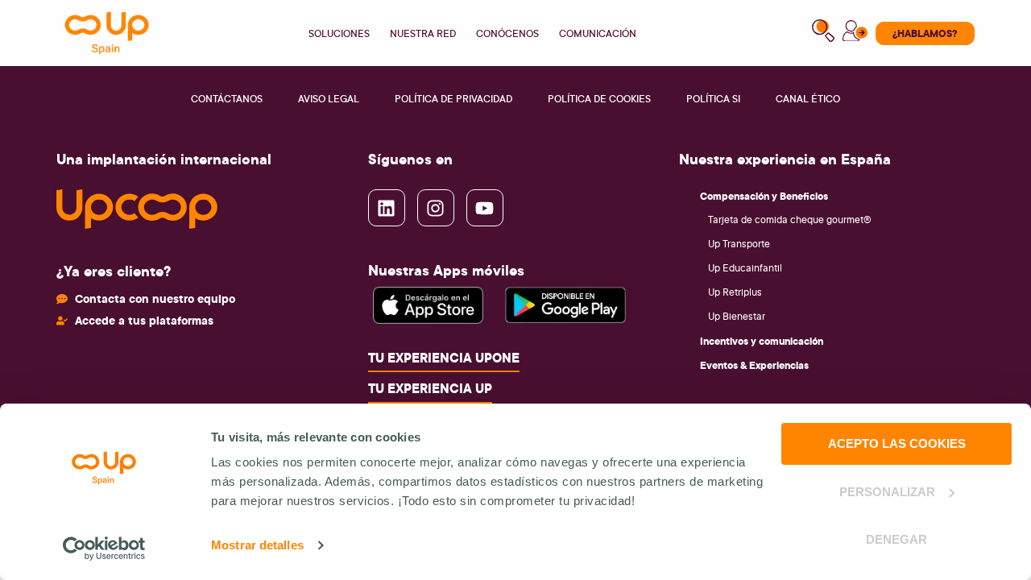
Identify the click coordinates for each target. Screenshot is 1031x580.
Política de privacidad (453, 99)
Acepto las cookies (897, 443)
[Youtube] (484, 207)
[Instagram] (435, 207)
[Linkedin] (386, 207)
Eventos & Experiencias (754, 365)
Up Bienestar (736, 316)
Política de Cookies (599, 99)
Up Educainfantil (745, 268)
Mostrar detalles (257, 545)
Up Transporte (739, 244)
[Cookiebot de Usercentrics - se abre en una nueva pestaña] (104, 548)
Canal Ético (808, 99)
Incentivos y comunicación (761, 341)
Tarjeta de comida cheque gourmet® (790, 219)
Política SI (713, 99)
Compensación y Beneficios (764, 195)
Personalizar (887, 492)
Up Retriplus (735, 292)
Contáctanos (227, 99)
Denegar (896, 539)
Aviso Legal (328, 99)
